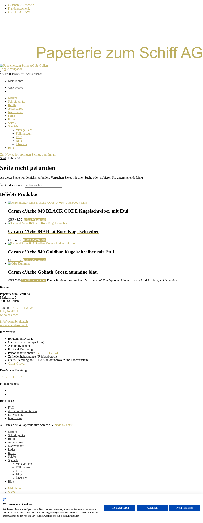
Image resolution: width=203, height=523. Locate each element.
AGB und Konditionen (22, 411)
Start (3, 158)
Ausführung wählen (33, 280)
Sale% (12, 456)
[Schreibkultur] (101, 62)
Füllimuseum (24, 467)
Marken (13, 431)
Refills (12, 438)
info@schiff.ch (9, 311)
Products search (14, 73)
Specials (13, 460)
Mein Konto (15, 488)
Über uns (21, 478)
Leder (11, 449)
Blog (19, 474)
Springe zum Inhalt (43, 154)
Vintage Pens (24, 463)
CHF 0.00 (15, 87)
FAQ (11, 407)
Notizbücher (15, 446)
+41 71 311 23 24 (22, 307)
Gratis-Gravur (16, 363)
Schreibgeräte (16, 435)
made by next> (64, 425)
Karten (12, 453)
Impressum (15, 418)
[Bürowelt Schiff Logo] (24, 65)
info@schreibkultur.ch (14, 321)
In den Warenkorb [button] (34, 219)
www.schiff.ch (9, 315)
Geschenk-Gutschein (21, 5)
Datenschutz (15, 414)
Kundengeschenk (19, 8)
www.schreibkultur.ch (14, 325)
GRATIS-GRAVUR (21, 12)
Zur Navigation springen (15, 154)
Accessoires (15, 442)
